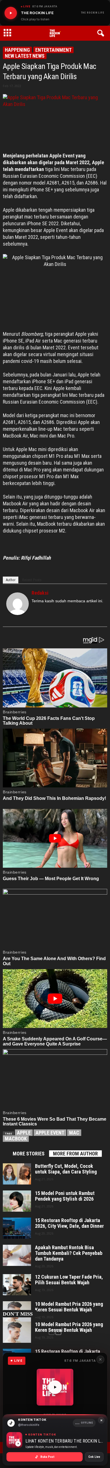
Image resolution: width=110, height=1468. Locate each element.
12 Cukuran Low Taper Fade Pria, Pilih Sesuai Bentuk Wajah (69, 1279)
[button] (101, 33)
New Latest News (25, 56)
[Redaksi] (17, 603)
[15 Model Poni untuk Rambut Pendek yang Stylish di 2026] (17, 1201)
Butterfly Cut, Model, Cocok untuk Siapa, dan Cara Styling (66, 1169)
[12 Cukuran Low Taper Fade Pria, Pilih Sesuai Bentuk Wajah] (17, 1284)
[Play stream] (55, 1387)
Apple (24, 1133)
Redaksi (40, 593)
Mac (74, 1133)
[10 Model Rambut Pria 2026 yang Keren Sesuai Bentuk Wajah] (17, 1332)
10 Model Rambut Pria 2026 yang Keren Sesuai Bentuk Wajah (69, 1327)
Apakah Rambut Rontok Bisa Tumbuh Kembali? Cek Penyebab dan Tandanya (68, 1253)
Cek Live (94, 1457)
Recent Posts (31, 580)
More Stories (29, 1154)
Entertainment (53, 50)
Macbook (16, 1139)
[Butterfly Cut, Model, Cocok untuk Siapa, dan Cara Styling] (17, 1174)
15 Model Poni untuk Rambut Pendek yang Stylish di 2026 (64, 1196)
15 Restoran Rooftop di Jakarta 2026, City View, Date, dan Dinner (69, 1223)
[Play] (11, 13)
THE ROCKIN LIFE (93, 12)
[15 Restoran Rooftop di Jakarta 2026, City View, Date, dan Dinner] (17, 1228)
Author (11, 580)
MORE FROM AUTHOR (75, 1154)
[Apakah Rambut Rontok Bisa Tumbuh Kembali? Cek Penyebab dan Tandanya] (17, 1255)
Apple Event (50, 1133)
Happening (17, 50)
